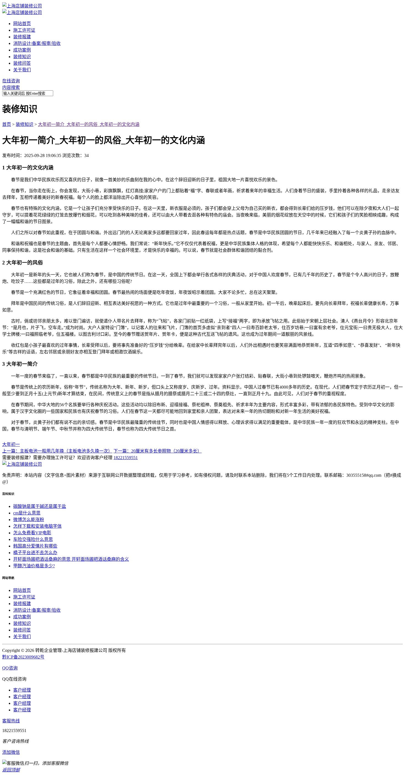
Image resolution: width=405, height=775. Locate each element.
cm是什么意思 (26, 513)
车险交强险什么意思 (33, 539)
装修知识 (22, 56)
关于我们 (22, 69)
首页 (6, 124)
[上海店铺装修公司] (22, 6)
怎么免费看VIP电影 (32, 532)
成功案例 (22, 50)
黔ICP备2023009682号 (23, 657)
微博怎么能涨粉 (28, 519)
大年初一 (11, 444)
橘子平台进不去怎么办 (35, 552)
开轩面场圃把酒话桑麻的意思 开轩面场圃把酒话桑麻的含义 (71, 559)
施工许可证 (24, 30)
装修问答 (22, 63)
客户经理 (22, 690)
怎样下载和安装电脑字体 (37, 526)
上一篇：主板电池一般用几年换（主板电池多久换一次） (57, 451)
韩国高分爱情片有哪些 (35, 546)
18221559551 (126, 457)
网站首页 (22, 23)
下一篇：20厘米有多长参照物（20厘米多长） (158, 451)
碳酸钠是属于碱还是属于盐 (39, 506)
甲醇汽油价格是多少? (34, 565)
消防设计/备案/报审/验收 (37, 43)
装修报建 (22, 36)
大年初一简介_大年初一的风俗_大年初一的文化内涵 (88, 124)
